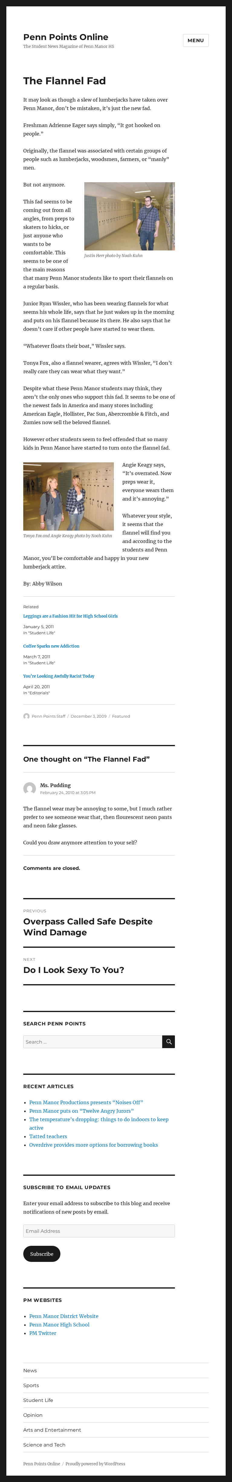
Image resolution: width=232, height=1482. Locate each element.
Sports (31, 1385)
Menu (196, 40)
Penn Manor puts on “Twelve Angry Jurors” (81, 1111)
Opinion (33, 1415)
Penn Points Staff (48, 716)
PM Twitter (42, 1333)
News (30, 1370)
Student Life (38, 1400)
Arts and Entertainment (52, 1430)
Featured (121, 716)
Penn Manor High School (59, 1325)
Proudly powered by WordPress (95, 1464)
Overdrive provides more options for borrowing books (93, 1145)
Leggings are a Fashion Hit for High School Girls (70, 616)
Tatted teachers (48, 1136)
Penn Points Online (65, 37)
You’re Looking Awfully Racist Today (58, 676)
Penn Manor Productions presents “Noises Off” (86, 1102)
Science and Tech (44, 1445)
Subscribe (41, 1254)
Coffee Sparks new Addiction (51, 646)
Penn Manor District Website (63, 1316)
